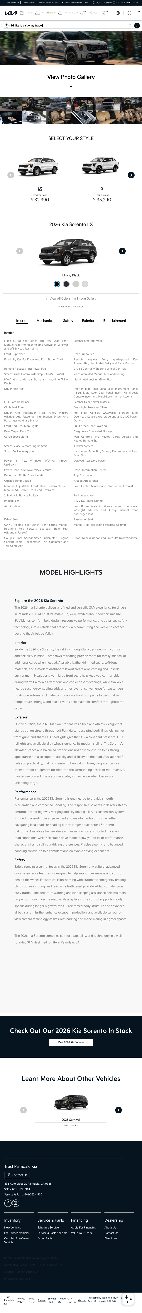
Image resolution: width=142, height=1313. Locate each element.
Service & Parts (51, 1220)
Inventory (12, 1220)
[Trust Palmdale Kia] (14, 13)
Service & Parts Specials (52, 1233)
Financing (79, 1220)
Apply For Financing (83, 1227)
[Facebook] (8, 1203)
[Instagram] (15, 1203)
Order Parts (45, 1238)
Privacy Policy (21, 1300)
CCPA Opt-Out (71, 1300)
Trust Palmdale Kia (9, 1300)
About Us (110, 1227)
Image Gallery (86, 298)
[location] (62, 3)
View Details (71, 1125)
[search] (139, 13)
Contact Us (19, 1175)
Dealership (113, 1220)
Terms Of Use (31, 1300)
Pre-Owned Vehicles (17, 1233)
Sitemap (42, 1300)
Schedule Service (48, 1227)
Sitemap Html (52, 1300)
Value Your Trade (82, 1233)
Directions (110, 1238)
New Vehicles (12, 1227)
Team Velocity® (110, 1297)
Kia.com (82, 1300)
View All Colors (59, 298)
